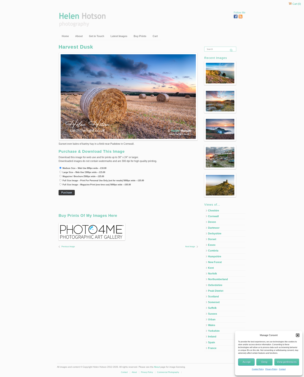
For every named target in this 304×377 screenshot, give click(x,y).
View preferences (287, 362)
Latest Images (119, 36)
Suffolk (212, 308)
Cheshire (213, 210)
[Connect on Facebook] (236, 17)
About (79, 36)
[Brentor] (220, 185)
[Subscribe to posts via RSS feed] (240, 17)
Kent (211, 268)
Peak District (215, 290)
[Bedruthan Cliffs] (220, 73)
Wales (211, 325)
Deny (264, 362)
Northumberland (218, 279)
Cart (155, 36)
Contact (282, 369)
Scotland (213, 296)
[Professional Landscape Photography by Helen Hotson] (82, 25)
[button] (297, 335)
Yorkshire (214, 331)
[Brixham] (220, 157)
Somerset (214, 302)
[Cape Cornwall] (220, 129)
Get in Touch (96, 36)
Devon (212, 222)
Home (65, 36)
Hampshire (214, 256)
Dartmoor (213, 227)
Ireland (212, 336)
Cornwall (213, 216)
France (212, 348)
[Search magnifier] (231, 50)
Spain (211, 342)
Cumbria (213, 250)
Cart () (296, 4)
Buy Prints (140, 36)
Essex (211, 245)
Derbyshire (214, 233)
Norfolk (212, 273)
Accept (246, 362)
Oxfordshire (215, 285)
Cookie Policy (258, 369)
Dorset (212, 239)
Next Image (190, 246)
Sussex (212, 313)
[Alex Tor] (220, 101)
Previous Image (68, 246)
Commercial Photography (168, 372)
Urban (211, 319)
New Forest (215, 262)
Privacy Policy (271, 369)
